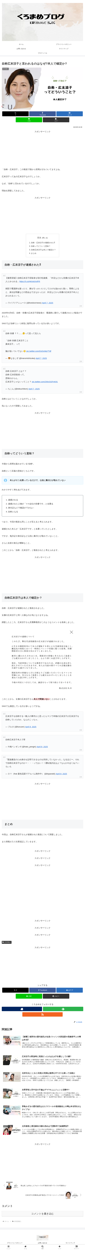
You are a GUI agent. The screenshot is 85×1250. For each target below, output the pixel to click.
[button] (56, 119)
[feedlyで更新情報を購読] (63, 1009)
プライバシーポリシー (14, 1243)
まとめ (33, 253)
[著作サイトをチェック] (22, 1009)
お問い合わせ (42, 1243)
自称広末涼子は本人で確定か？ (43, 250)
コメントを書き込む (42, 1213)
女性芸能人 (7, 942)
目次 (39, 238)
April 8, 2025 (30, 727)
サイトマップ (70, 1243)
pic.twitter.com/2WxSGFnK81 (45, 382)
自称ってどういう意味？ (40, 246)
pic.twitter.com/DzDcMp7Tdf (38, 351)
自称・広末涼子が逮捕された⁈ (43, 243)
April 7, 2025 (47, 303)
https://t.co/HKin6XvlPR (29, 281)
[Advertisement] (42, 148)
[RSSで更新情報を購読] (42, 1014)
